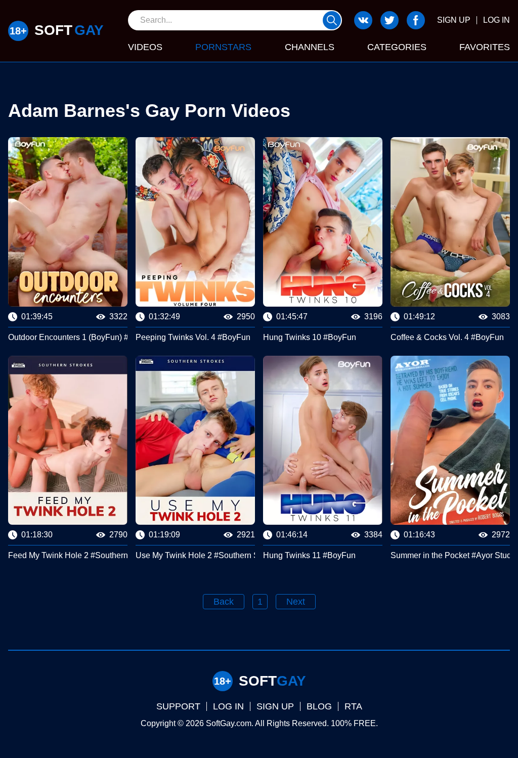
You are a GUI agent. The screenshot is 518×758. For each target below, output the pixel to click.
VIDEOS (145, 47)
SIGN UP (453, 20)
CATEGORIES (396, 47)
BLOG (319, 706)
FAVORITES (484, 47)
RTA (353, 706)
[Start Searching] (332, 20)
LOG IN (496, 20)
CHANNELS (309, 47)
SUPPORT (178, 706)
